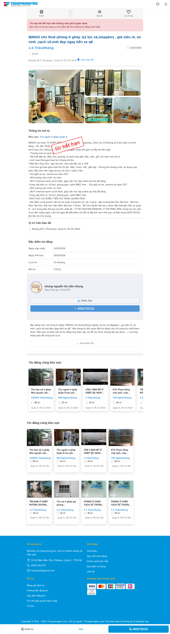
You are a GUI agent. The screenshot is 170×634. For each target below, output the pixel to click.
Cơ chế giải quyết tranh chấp (42, 600)
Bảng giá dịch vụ (35, 585)
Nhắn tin (29, 629)
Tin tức (30, 606)
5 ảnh (41, 16)
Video (70, 16)
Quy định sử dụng (96, 566)
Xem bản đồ (87, 59)
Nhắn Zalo (86, 300)
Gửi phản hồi (87, 343)
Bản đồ (99, 16)
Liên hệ (91, 571)
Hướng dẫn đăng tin (37, 590)
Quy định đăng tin (36, 595)
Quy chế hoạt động (97, 556)
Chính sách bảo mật (97, 561)
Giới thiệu (92, 551)
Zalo (81, 629)
